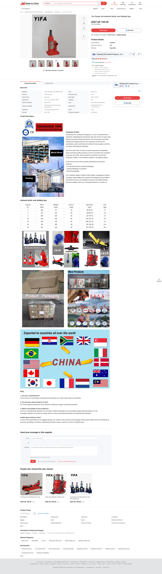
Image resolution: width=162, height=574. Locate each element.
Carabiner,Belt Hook (56, 523)
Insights (123, 561)
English (41, 563)
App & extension (121, 8)
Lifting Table (35, 540)
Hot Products (40, 561)
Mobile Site (117, 561)
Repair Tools (25, 540)
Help (111, 8)
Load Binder (114, 517)
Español (47, 563)
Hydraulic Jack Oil (110, 549)
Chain (52, 520)
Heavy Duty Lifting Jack (55, 540)
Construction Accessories (118, 523)
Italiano (72, 563)
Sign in (140, 4)
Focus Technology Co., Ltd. (70, 567)
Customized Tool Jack (27, 553)
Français (59, 563)
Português (53, 563)
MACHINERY (23, 517)
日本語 (99, 563)
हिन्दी (104, 563)
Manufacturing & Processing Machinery (34, 12)
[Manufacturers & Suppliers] (29, 3)
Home (21, 12)
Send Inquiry (103, 30)
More (21, 556)
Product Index (110, 561)
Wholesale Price (83, 561)
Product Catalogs (44, 513)
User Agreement (90, 567)
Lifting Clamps (54, 517)
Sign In (94, 75)
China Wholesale (74, 561)
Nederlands (84, 563)
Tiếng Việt (119, 563)
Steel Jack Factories (68, 549)
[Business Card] (139, 91)
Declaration (98, 567)
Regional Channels (101, 561)
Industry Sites (92, 561)
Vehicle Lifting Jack (70, 540)
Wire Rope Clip (24, 523)
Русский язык (66, 563)
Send (33, 461)
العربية (90, 563)
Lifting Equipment (49, 12)
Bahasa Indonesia (128, 563)
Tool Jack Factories (27, 549)
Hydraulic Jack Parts (96, 549)
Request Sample (121, 35)
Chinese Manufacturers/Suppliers (61, 561)
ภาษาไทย (108, 563)
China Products (48, 561)
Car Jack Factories (40, 549)
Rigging (22, 520)
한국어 (94, 563)
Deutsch (78, 563)
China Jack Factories (54, 549)
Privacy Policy (106, 567)
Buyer (103, 8)
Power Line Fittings (86, 523)
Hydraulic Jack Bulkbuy (43, 553)
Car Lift (43, 540)
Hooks (82, 520)
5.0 (121, 86)
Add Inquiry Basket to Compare (54, 70)
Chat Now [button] (130, 30)
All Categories (26, 8)
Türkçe (113, 563)
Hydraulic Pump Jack (123, 549)
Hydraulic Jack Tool (82, 549)
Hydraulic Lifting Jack (67, 12)
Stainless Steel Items (116, 520)
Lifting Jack (57, 12)
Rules (140, 8)
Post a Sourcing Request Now (67, 461)
